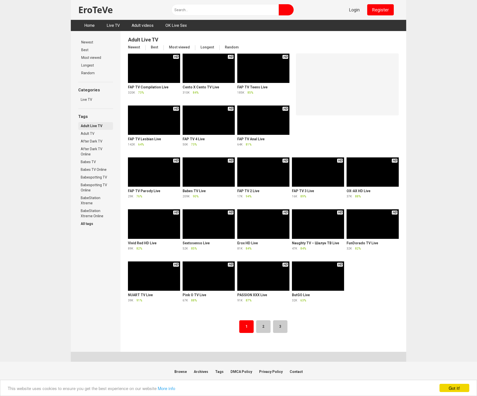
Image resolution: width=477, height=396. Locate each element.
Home (89, 25)
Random (88, 73)
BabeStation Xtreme (90, 200)
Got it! (454, 388)
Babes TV (88, 162)
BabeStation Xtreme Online (92, 213)
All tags (87, 224)
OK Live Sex (176, 25)
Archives (201, 372)
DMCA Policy (241, 372)
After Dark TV (91, 141)
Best (84, 50)
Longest (87, 65)
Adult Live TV (91, 126)
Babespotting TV (94, 177)
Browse (180, 372)
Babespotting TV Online (94, 187)
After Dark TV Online (91, 151)
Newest (87, 42)
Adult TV (87, 134)
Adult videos (143, 25)
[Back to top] (462, 383)
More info (166, 388)
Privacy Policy (271, 372)
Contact (296, 372)
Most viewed (91, 58)
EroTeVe (95, 10)
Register (380, 9)
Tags (219, 372)
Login (354, 9)
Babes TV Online (94, 170)
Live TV (113, 25)
